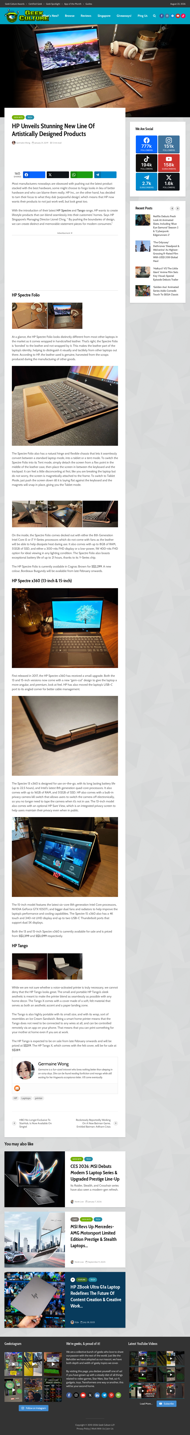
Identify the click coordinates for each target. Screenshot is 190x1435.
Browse (69, 15)
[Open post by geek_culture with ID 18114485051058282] (13, 1390)
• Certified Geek (34, 3)
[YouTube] (83, 1395)
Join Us (110, 1428)
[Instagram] (76, 1395)
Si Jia (77, 1322)
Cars (75, 1219)
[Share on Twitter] (58, 174)
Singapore (104, 15)
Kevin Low (79, 1201)
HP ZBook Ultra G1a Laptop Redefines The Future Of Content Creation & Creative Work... (96, 1296)
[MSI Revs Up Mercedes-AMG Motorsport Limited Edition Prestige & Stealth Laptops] (34, 1239)
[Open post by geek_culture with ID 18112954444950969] (13, 1364)
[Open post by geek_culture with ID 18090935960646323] (53, 1364)
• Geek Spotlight (52, 3)
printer (38, 1098)
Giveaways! (124, 15)
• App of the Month (71, 3)
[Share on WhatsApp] (82, 174)
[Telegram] (104, 1395)
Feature (82, 1279)
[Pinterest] (111, 1395)
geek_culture (13, 1355)
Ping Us (143, 15)
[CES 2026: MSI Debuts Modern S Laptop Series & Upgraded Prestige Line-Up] (34, 1179)
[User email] (17, 1088)
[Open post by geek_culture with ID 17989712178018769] (33, 1390)
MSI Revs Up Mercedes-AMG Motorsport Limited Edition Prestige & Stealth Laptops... (94, 1236)
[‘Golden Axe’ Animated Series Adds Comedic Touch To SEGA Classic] (142, 290)
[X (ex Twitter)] (90, 1395)
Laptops (26, 1098)
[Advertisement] (79, 158)
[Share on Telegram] (105, 174)
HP (15, 1098)
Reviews (86, 15)
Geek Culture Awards (14, 3)
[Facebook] (69, 1395)
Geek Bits (18, 117)
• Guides (87, 3)
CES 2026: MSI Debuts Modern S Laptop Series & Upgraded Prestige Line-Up (95, 1172)
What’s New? (50, 15)
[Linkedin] (97, 1395)
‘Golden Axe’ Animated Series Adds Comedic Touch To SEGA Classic (166, 290)
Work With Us (98, 1428)
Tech (30, 117)
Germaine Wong (23, 142)
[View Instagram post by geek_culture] (20, 1374)
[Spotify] (118, 1395)
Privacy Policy (83, 1428)
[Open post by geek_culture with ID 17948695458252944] (53, 1390)
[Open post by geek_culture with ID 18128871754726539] (33, 1364)
